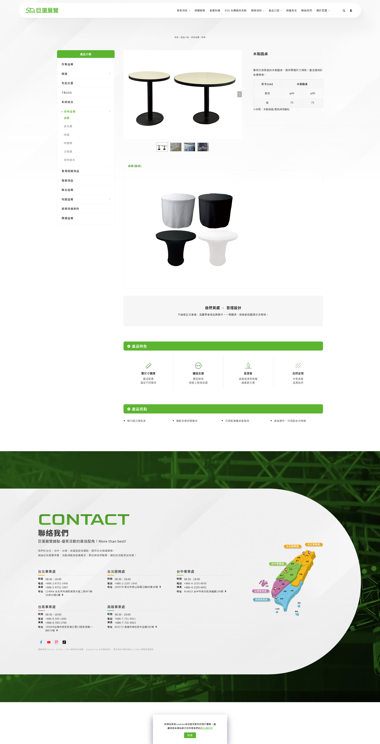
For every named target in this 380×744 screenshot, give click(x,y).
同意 (190, 735)
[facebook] (41, 642)
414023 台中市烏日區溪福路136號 (203, 591)
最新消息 (182, 10)
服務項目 (256, 10)
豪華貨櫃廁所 (70, 209)
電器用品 (67, 180)
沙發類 (68, 151)
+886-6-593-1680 (55, 618)
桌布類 (68, 126)
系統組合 (67, 102)
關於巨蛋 (321, 10)
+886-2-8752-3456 (56, 583)
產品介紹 (274, 10)
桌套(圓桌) (135, 166)
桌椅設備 (195, 37)
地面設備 (67, 199)
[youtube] (49, 642)
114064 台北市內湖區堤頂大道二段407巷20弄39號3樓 (68, 593)
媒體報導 (199, 10)
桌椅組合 (69, 160)
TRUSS (67, 92)
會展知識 (215, 10)
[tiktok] (64, 642)
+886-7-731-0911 (125, 618)
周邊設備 (67, 218)
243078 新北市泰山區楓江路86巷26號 (136, 587)
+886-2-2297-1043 (126, 583)
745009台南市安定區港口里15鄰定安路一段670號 (69, 628)
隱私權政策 (207, 728)
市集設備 (67, 64)
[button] (344, 10)
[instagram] (57, 642)
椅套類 (68, 143)
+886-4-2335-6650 (195, 583)
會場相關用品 (70, 171)
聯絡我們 (306, 10)
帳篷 (65, 74)
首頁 (176, 37)
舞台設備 (67, 190)
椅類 (66, 135)
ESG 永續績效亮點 (236, 10)
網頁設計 (107, 649)
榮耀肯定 (291, 10)
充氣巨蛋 (67, 83)
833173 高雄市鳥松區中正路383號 (134, 627)
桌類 (203, 37)
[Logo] (42, 10)
